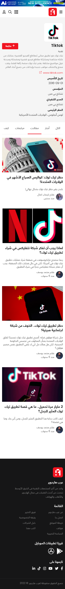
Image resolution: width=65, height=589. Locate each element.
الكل (58, 128)
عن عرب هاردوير (55, 512)
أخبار (47, 128)
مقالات (35, 128)
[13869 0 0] (32, 384)
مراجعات (19, 128)
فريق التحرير (30, 512)
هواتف (60, 528)
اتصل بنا (59, 517)
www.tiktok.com (53, 73)
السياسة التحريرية (55, 533)
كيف (6, 128)
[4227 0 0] (32, 303)
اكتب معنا (31, 528)
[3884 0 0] (32, 225)
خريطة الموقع (56, 523)
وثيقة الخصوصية (27, 517)
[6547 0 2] (32, 155)
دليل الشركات (29, 523)
